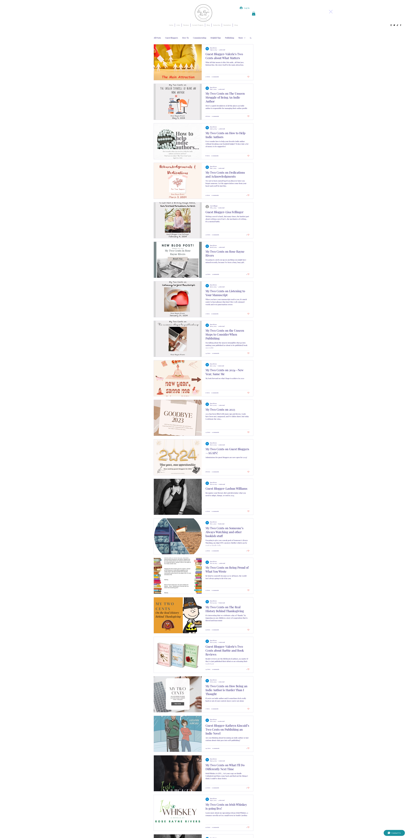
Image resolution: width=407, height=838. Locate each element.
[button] (331, 12)
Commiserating (199, 37)
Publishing (229, 37)
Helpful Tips (215, 37)
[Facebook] (401, 25)
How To (185, 37)
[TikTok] (397, 25)
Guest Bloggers (171, 37)
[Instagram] (391, 25)
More (240, 37)
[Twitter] (394, 25)
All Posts (157, 37)
